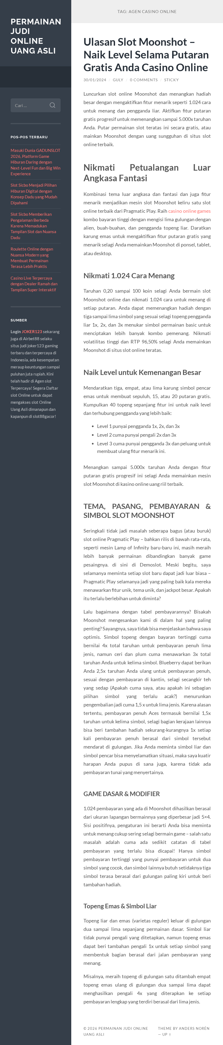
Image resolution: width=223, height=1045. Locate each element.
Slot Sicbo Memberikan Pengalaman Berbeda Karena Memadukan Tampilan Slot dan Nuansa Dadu (33, 226)
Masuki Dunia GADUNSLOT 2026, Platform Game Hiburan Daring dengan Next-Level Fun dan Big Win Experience (35, 162)
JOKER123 (32, 331)
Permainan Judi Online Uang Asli (36, 36)
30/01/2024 (94, 80)
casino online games (189, 211)
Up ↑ (167, 1034)
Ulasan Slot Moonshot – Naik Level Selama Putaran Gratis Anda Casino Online (146, 54)
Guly (118, 80)
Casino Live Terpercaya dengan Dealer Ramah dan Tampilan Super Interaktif (34, 284)
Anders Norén (194, 1028)
